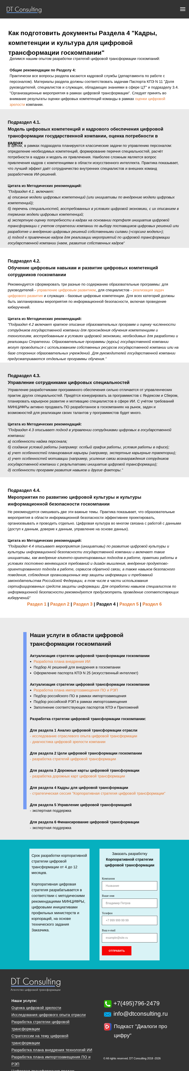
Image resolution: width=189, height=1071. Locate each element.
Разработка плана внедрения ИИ (62, 661)
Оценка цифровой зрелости (36, 1008)
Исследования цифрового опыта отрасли (48, 1015)
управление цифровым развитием (66, 290)
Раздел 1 (36, 604)
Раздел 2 (59, 604)
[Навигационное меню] (182, 9)
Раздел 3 (82, 604)
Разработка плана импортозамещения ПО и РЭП (76, 690)
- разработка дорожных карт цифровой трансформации (77, 776)
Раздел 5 (129, 604)
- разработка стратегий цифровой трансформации (73, 759)
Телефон (107, 913)
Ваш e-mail (108, 930)
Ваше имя (108, 895)
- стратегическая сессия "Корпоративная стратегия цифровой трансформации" (97, 793)
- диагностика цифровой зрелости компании (67, 742)
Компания (108, 878)
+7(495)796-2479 (137, 1003)
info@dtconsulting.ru (141, 1013)
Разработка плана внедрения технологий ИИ (51, 1050)
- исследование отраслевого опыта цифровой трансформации (83, 736)
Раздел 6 (152, 604)
